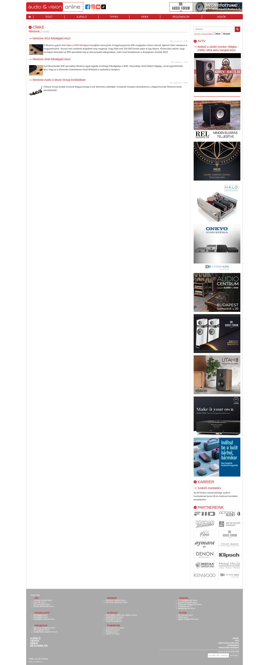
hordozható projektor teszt (45, 632)
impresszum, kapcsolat (228, 643)
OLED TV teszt (113, 634)
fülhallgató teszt (40, 617)
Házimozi (112, 598)
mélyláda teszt (184, 606)
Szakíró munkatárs (209, 488)
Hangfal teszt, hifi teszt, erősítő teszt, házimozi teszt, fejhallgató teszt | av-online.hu (60, 7)
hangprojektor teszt (186, 608)
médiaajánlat (233, 645)
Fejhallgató (42, 613)
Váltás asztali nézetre (38, 659)
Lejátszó (112, 613)
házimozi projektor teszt (44, 628)
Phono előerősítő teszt (43, 606)
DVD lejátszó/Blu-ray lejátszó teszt (121, 615)
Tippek (34, 641)
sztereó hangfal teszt (187, 602)
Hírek (34, 643)
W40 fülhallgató (82, 45)
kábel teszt (183, 617)
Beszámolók (39, 646)
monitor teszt (112, 632)
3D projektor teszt (41, 630)
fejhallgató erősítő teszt (44, 619)
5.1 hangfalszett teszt (188, 600)
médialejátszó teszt (114, 617)
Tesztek (35, 595)
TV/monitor (113, 625)
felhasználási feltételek (229, 648)
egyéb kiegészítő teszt (188, 619)
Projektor (41, 625)
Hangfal (184, 598)
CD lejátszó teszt (113, 619)
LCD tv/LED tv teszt (115, 628)
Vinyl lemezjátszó (114, 621)
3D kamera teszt (185, 615)
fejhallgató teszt (40, 615)
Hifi (37, 598)
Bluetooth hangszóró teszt (190, 604)
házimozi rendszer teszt (116, 602)
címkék (235, 638)
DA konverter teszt (41, 604)
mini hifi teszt (39, 602)
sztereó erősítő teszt (42, 600)
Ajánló (35, 638)
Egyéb (182, 613)
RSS (237, 641)
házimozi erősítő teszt (116, 600)
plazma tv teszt (113, 630)
